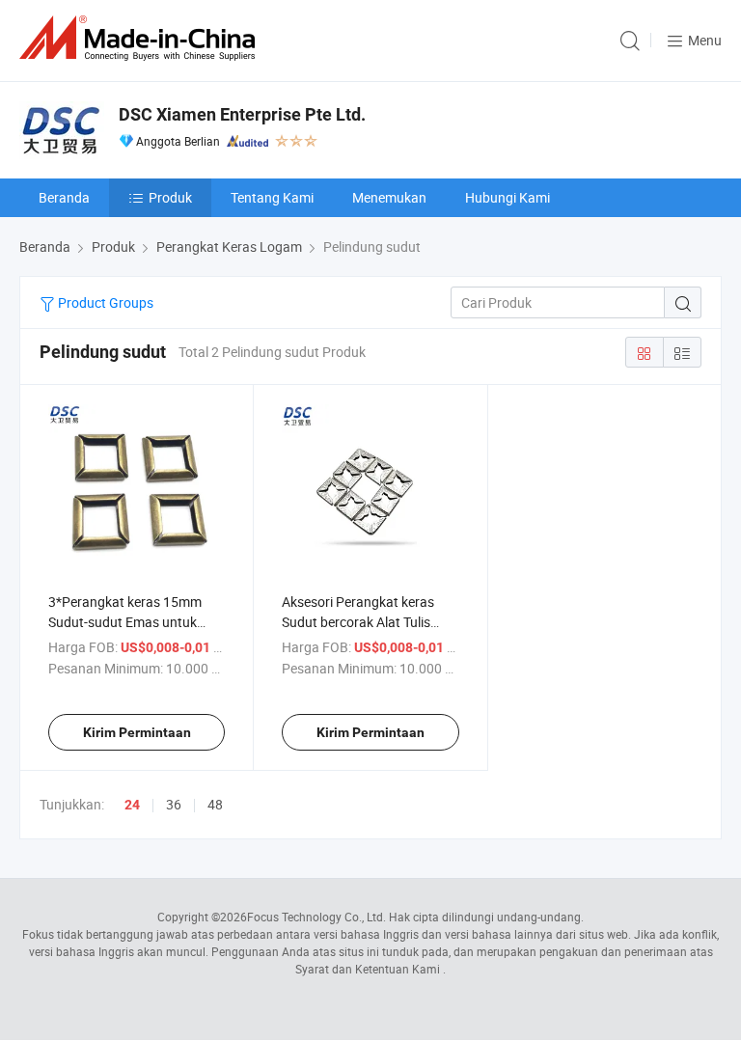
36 (173, 804)
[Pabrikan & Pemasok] (140, 38)
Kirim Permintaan (137, 732)
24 (132, 804)
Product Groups (104, 302)
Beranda (64, 197)
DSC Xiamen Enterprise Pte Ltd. (242, 114)
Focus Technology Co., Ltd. (316, 916)
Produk (170, 197)
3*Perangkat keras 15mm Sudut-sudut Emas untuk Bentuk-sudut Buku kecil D (126, 621)
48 (215, 804)
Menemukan (389, 197)
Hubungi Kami (507, 197)
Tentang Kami (272, 197)
